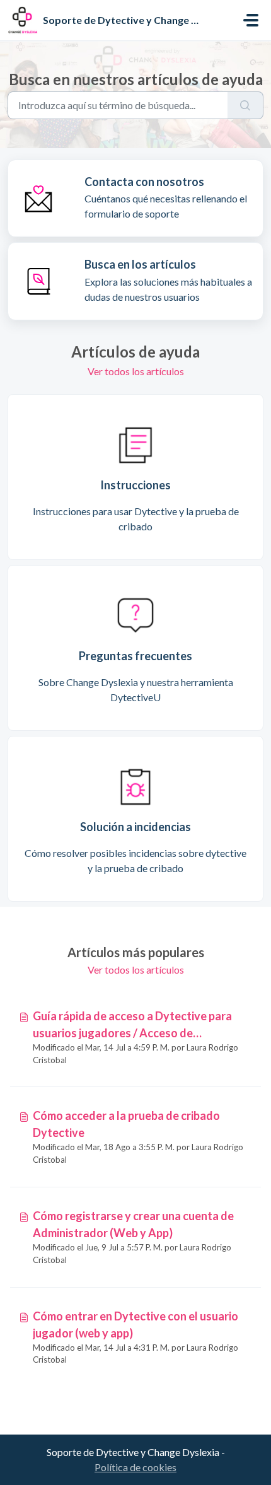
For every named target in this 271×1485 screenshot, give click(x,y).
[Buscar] (245, 105)
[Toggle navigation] (250, 20)
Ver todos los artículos (136, 371)
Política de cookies (135, 1467)
